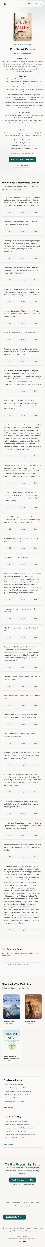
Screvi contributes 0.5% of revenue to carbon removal (22, 1238)
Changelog (7, 1231)
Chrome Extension (9, 1228)
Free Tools (18, 1206)
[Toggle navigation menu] (41, 4)
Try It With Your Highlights (22, 1180)
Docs (31, 1203)
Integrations (17, 1203)
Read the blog (8, 1144)
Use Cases (20, 1228)
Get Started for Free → (14, 1217)
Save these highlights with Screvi (22, 159)
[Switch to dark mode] (36, 3)
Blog (37, 1203)
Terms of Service (25, 1231)
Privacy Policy (37, 1231)
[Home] (5, 4)
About (8, 1203)
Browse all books (22, 165)
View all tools (8, 1107)
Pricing (25, 1203)
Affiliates (15, 1231)
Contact (27, 1206)
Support (28, 1228)
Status (35, 1228)
